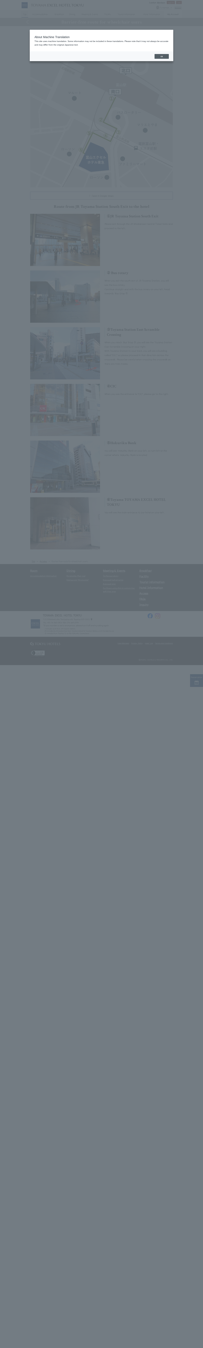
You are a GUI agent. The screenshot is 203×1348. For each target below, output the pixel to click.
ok (161, 56)
